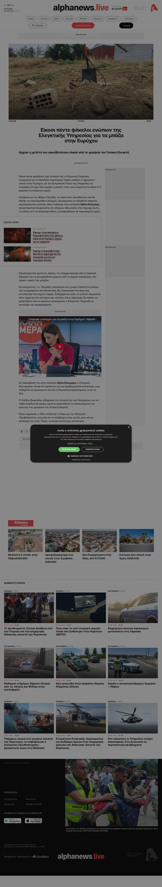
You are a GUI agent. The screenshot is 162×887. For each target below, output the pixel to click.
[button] (81, 444)
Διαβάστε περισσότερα (93, 439)
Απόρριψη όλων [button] (92, 449)
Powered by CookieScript (81, 460)
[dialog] (81, 443)
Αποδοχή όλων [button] (69, 449)
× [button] (129, 427)
